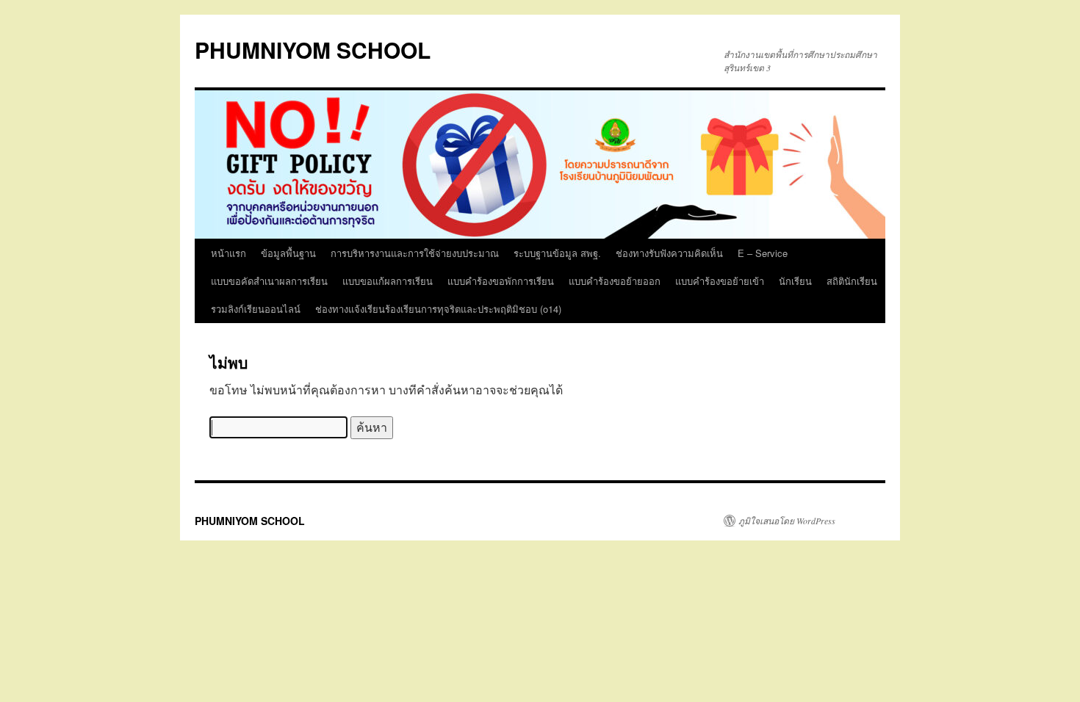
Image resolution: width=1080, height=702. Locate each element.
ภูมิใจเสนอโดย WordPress (786, 520)
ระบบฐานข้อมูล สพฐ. (557, 253)
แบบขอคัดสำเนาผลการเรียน (269, 281)
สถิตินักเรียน (852, 281)
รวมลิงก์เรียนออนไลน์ (255, 309)
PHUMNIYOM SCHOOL (313, 49)
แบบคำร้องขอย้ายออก (614, 281)
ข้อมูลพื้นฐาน (288, 253)
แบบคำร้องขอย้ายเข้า (719, 281)
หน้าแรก (228, 253)
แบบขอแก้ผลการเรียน (387, 281)
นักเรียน (795, 281)
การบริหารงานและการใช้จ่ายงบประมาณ (415, 253)
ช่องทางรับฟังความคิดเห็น (669, 253)
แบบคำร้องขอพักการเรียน (500, 281)
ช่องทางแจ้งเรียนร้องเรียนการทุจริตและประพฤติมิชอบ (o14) (438, 309)
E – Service (763, 253)
